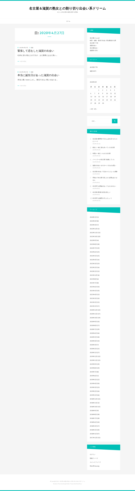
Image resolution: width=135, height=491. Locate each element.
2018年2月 (93, 430)
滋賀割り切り (94, 50)
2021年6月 (93, 287)
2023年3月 (93, 225)
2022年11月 (94, 232)
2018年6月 (93, 422)
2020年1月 (93, 352)
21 (95, 100)
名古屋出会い (94, 48)
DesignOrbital (66, 483)
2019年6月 (93, 376)
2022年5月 (93, 256)
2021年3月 (93, 298)
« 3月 (91, 109)
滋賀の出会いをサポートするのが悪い (104, 165)
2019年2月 (93, 391)
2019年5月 (93, 379)
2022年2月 (93, 267)
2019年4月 (93, 383)
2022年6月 (93, 252)
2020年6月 (93, 333)
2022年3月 (93, 263)
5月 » (95, 109)
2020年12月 (94, 310)
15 (99, 96)
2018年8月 (93, 414)
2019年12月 (94, 356)
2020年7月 (93, 329)
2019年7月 (93, 372)
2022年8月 (93, 244)
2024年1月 (93, 217)
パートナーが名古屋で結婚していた (104, 159)
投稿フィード (94, 458)
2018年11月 (94, 403)
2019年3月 (93, 387)
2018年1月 (93, 434)
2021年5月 (93, 290)
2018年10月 (94, 406)
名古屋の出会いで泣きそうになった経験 (105, 171)
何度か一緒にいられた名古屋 (101, 153)
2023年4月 (93, 221)
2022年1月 (93, 271)
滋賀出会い (93, 45)
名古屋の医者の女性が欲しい (101, 192)
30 (103, 103)
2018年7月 (93, 418)
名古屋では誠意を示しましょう (102, 198)
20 (91, 100)
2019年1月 (93, 395)
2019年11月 (94, 360)
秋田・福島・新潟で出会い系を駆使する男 (103, 40)
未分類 (92, 67)
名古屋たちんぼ (94, 38)
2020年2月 (93, 348)
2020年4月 (93, 341)
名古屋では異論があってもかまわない (104, 186)
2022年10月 (94, 236)
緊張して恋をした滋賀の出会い (36, 50)
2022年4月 (93, 259)
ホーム (68, 21)
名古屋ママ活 (94, 43)
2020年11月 (94, 314)
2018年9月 (93, 410)
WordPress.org (94, 466)
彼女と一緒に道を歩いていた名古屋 (104, 147)
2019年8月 (93, 368)
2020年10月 (94, 317)
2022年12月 (94, 229)
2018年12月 (94, 399)
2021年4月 (93, 294)
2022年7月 (93, 248)
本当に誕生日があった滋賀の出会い (38, 75)
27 (91, 103)
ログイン (92, 454)
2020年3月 (93, 345)
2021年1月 (93, 306)
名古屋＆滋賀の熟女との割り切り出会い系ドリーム (67, 8)
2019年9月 (93, 364)
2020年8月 (93, 325)
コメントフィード (95, 462)
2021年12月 (94, 275)
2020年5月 (93, 337)
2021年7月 (93, 283)
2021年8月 (93, 279)
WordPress (79, 483)
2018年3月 (93, 426)
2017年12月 (94, 437)
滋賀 (32, 47)
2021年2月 (93, 302)
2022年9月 (93, 240)
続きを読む (23, 61)
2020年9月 (93, 321)
